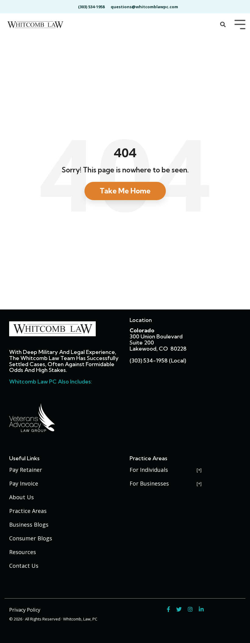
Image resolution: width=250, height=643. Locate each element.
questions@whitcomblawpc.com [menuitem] (144, 6)
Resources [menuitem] (22, 552)
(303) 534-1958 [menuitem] (91, 6)
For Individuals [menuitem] (149, 469)
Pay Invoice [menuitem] (23, 483)
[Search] (222, 25)
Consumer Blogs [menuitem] (30, 538)
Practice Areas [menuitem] (28, 510)
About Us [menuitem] (21, 497)
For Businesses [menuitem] (149, 483)
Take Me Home (125, 190)
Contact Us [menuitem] (23, 565)
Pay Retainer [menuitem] (25, 469)
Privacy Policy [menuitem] (24, 609)
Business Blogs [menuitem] (28, 524)
